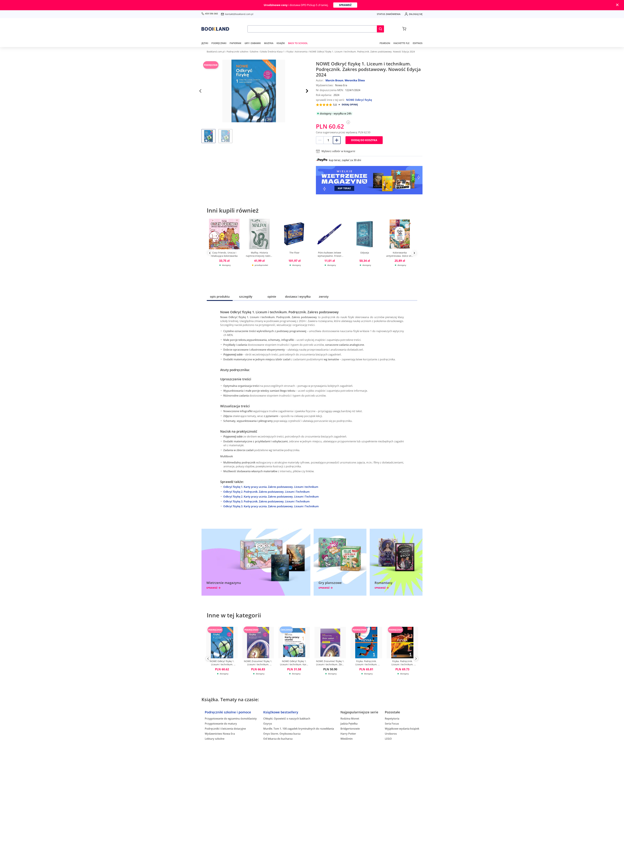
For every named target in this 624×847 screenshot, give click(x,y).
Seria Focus (392, 723)
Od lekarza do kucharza (277, 738)
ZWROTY (324, 296)
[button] (380, 28)
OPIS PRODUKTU (220, 296)
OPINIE (271, 296)
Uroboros (391, 733)
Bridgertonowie (350, 728)
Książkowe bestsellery (280, 712)
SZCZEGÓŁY (245, 296)
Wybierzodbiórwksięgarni (338, 151)
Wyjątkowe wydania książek (402, 728)
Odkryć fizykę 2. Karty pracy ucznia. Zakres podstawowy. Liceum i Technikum (271, 496)
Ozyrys (267, 723)
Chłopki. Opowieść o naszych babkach (286, 718)
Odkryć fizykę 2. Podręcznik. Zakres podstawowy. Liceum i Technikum (266, 491)
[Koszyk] (404, 29)
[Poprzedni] (208, 659)
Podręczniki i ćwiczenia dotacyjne (225, 728)
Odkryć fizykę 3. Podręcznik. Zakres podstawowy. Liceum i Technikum (266, 501)
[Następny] (307, 91)
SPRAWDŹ (345, 5)
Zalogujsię (415, 14)
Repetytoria (392, 718)
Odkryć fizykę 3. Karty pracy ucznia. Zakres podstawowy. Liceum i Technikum (271, 506)
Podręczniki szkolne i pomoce (228, 712)
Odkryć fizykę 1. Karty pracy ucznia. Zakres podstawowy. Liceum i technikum (270, 487)
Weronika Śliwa (355, 80)
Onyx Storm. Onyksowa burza (281, 733)
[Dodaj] (337, 140)
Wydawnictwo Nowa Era (220, 733)
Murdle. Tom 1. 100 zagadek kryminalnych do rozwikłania (298, 728)
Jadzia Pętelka (349, 723)
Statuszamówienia (388, 14)
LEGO (388, 738)
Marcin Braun (334, 80)
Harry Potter (348, 733)
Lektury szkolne (214, 738)
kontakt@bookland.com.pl (239, 14)
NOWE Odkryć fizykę (359, 100)
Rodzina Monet (349, 718)
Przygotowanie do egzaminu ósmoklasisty (231, 718)
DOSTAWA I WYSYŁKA (298, 296)
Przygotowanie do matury (221, 723)
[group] (224, 253)
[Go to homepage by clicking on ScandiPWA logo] (215, 29)
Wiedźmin (346, 738)
